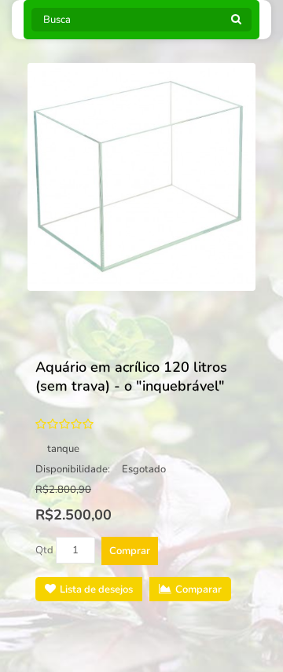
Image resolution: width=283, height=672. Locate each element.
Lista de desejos (96, 589)
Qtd (44, 550)
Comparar (198, 589)
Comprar (129, 551)
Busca (236, 23)
